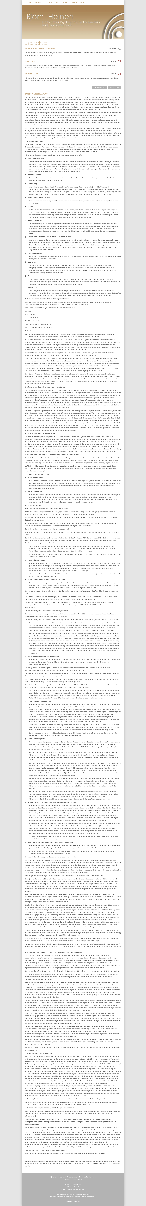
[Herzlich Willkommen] (30, 2)
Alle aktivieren (114, 87)
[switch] (119, 61)
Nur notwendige (99, 87)
